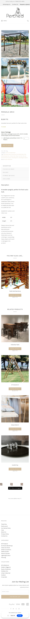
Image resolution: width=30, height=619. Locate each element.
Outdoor (3, 575)
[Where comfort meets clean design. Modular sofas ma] (11, 484)
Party (17, 156)
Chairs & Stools (5, 547)
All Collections (5, 565)
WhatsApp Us (6, 4)
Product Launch (7, 157)
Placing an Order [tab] (8, 169)
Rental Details (15, 295)
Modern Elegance (6, 567)
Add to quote (7, 145)
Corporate (4, 577)
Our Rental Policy (6, 528)
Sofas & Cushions (6, 549)
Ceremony (13, 154)
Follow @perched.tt (15, 498)
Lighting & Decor (5, 555)
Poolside (20, 156)
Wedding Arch (15, 157)
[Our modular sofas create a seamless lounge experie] (22, 484)
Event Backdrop (20, 154)
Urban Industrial (5, 573)
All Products (4, 543)
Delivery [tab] (5, 172)
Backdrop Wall (7, 154)
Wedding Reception (23, 157)
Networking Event (5, 156)
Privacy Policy (5, 534)
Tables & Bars (5, 551)
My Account (4, 526)
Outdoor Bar (12, 156)
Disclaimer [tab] (6, 178)
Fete (25, 154)
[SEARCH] (28, 21)
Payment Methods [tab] (9, 175)
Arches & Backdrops (11, 152)
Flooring (3, 557)
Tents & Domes (5, 553)
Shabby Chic (4, 571)
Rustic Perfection (8, 159)
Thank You (4, 524)
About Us (3, 532)
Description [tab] (7, 165)
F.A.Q (2, 530)
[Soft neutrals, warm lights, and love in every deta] (1, 484)
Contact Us (15, 4)
